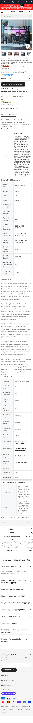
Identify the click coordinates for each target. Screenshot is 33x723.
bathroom (19, 709)
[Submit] (29, 16)
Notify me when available (13, 84)
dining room (15, 706)
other (2, 712)
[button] (29, 12)
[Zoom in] (28, 46)
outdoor (3, 709)
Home (3, 518)
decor (28, 709)
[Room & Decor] (16, 12)
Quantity (4, 78)
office (11, 709)
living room (4, 706)
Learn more (11, 551)
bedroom (12, 518)
